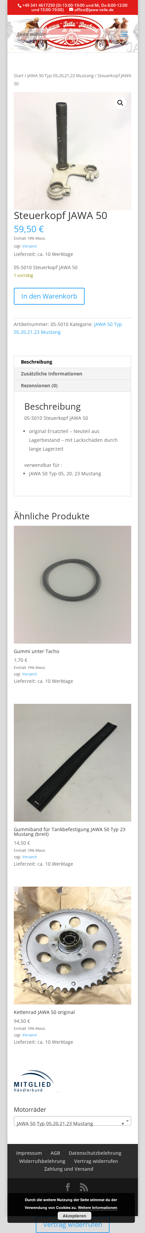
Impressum (29, 1153)
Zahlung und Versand (68, 1169)
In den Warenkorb (49, 296)
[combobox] (72, 1121)
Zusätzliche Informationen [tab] (51, 373)
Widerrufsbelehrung (42, 1161)
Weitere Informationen (97, 1207)
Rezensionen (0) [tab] (39, 385)
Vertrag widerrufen (96, 1161)
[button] (120, 103)
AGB (55, 1153)
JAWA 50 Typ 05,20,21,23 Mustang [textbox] (70, 1123)
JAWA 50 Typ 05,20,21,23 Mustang (60, 75)
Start (19, 75)
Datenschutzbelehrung (95, 1153)
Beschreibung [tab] (36, 362)
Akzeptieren (74, 1216)
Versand (29, 245)
